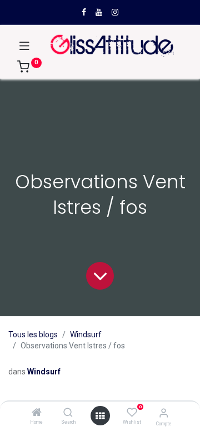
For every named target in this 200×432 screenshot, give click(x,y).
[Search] (68, 413)
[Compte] (163, 413)
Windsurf (86, 334)
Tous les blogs (33, 334)
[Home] (37, 413)
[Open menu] (100, 416)
